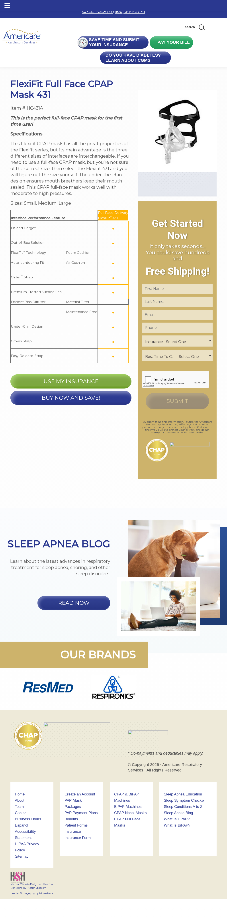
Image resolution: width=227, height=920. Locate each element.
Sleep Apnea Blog (178, 813)
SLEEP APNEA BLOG (59, 544)
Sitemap (21, 856)
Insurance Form (78, 838)
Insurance (73, 831)
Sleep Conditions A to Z (183, 807)
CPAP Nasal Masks (130, 813)
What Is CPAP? (177, 819)
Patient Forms (76, 825)
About (19, 800)
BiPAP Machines (128, 807)
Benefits (71, 819)
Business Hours (28, 819)
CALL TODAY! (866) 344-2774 (113, 11)
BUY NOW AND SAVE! (71, 398)
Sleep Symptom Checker (184, 800)
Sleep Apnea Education (183, 794)
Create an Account (80, 794)
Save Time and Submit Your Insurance (114, 42)
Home (20, 794)
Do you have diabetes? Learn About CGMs (132, 58)
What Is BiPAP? (177, 825)
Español (21, 825)
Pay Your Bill (173, 42)
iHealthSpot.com (36, 887)
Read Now (74, 603)
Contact (21, 813)
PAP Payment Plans (81, 813)
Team (19, 807)
